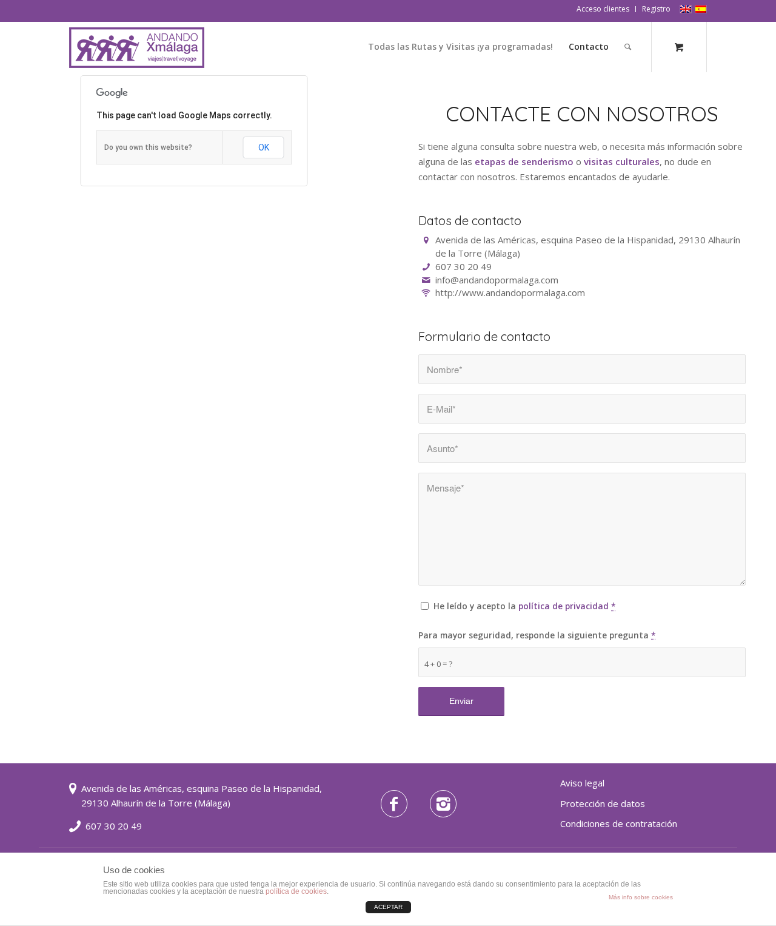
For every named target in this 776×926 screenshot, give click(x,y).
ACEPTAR (388, 907)
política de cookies (296, 891)
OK (263, 147)
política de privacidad (563, 606)
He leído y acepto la (524, 606)
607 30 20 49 (113, 826)
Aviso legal (582, 783)
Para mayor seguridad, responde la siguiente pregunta (537, 635)
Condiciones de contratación (618, 823)
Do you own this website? (148, 147)
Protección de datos (602, 803)
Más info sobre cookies (641, 897)
